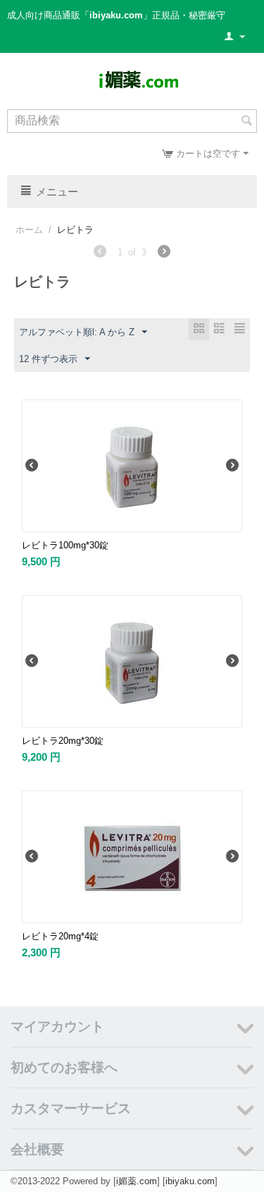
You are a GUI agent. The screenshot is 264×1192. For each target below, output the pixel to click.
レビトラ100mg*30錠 (65, 545)
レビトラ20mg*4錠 (60, 936)
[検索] (246, 122)
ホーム (29, 229)
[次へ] (164, 253)
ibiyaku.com (190, 1181)
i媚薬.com (136, 1181)
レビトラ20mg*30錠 (62, 740)
